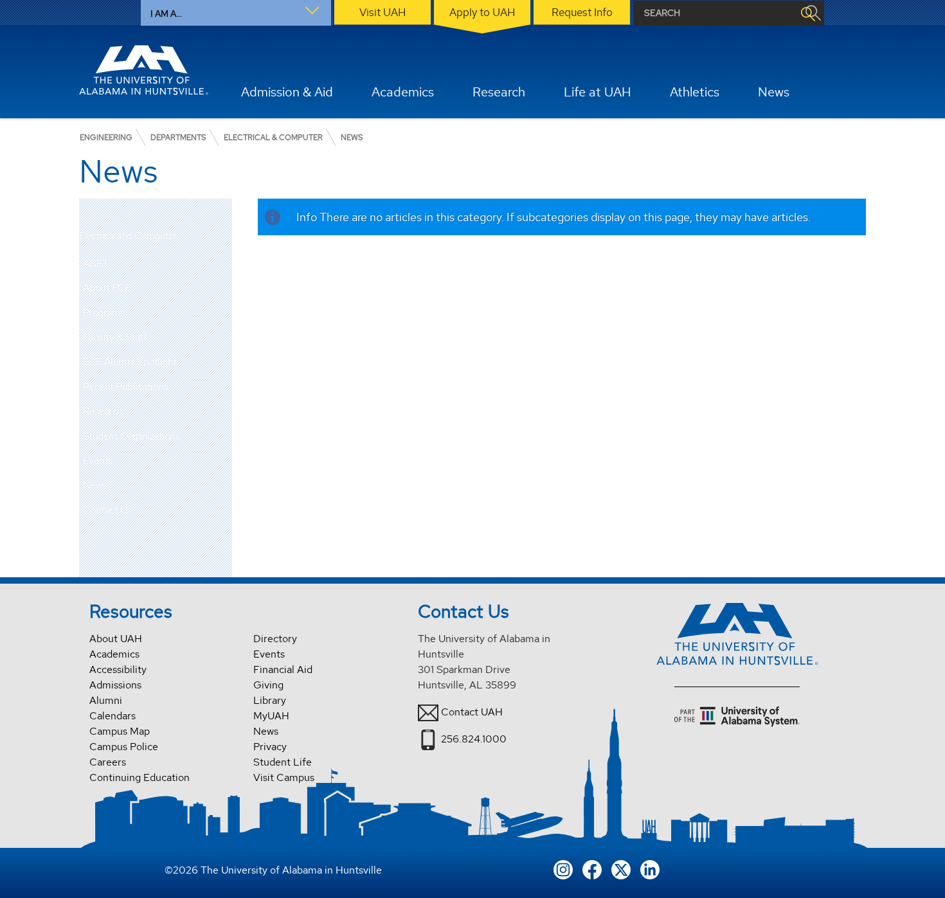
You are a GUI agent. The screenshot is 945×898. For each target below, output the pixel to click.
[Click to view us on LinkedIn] (650, 868)
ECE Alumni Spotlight (130, 361)
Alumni (105, 700)
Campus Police (123, 746)
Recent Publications (125, 386)
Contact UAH (472, 712)
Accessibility (118, 669)
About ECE (107, 287)
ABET (96, 263)
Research (103, 411)
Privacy (270, 746)
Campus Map (119, 731)
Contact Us (107, 510)
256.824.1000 (474, 739)
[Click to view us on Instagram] (563, 868)
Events (98, 460)
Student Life (282, 762)
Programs (104, 312)
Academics (114, 654)
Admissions (115, 685)
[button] (222, 263)
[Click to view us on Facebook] (592, 868)
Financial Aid (282, 669)
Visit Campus (283, 777)
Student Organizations (131, 436)
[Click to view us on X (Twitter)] (621, 868)
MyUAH (271, 716)
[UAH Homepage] (144, 70)
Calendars (112, 716)
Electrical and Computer (128, 236)
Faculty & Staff (115, 337)
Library (269, 700)
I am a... (166, 13)
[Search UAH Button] (807, 13)
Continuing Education (139, 777)
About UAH (115, 638)
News (95, 485)
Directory (275, 638)
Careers (107, 762)
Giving (268, 685)
